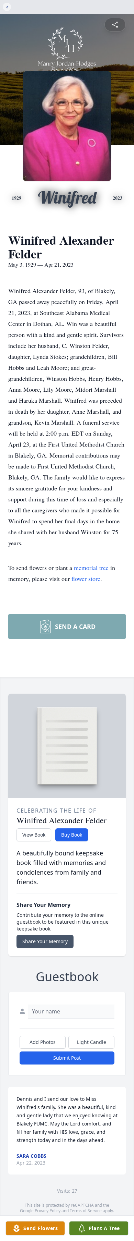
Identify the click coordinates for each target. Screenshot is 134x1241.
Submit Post (67, 1058)
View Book (33, 834)
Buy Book (71, 834)
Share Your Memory (45, 941)
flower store (85, 578)
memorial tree (91, 567)
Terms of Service (86, 1211)
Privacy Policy (47, 1211)
